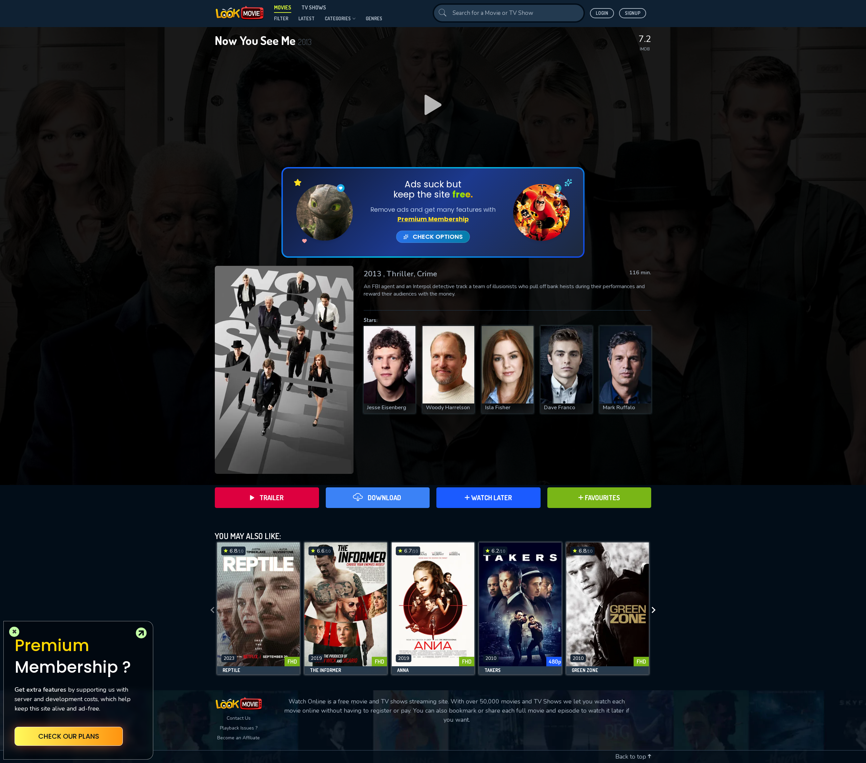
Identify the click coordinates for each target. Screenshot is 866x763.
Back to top (631, 757)
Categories (338, 18)
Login (602, 13)
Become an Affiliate (238, 738)
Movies (282, 7)
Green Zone (585, 670)
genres (374, 18)
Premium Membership (433, 219)
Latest (306, 18)
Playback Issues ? (238, 728)
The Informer (325, 670)
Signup (632, 13)
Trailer (271, 497)
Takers (492, 670)
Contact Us (239, 718)
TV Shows (313, 7)
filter (281, 18)
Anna (403, 670)
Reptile (231, 670)
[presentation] (210, 610)
